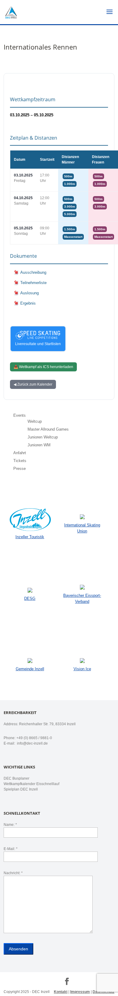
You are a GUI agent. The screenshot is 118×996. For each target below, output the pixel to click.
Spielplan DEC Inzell (21, 789)
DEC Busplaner (16, 778)
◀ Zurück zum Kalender (33, 384)
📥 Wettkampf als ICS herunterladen (43, 367)
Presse (19, 468)
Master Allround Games (48, 429)
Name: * (10, 825)
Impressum (80, 992)
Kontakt (60, 992)
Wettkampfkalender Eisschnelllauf (31, 784)
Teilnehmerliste (33, 282)
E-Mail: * (11, 849)
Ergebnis (28, 303)
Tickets (19, 460)
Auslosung (29, 293)
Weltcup (35, 421)
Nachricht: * (13, 873)
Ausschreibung (33, 272)
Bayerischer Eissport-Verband (82, 598)
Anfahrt (19, 453)
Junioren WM (39, 445)
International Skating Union (82, 528)
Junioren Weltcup (43, 437)
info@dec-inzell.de (32, 743)
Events (19, 415)
